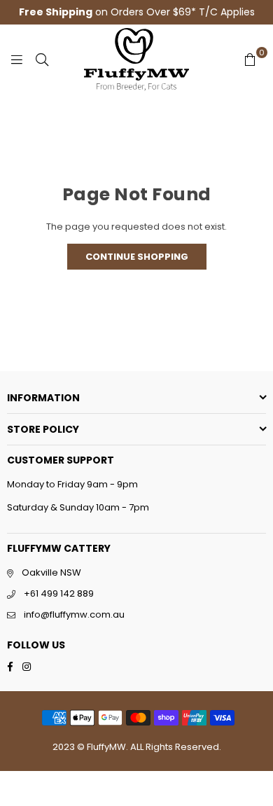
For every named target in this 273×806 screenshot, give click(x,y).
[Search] (42, 59)
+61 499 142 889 (59, 593)
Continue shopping (136, 256)
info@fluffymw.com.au (74, 614)
